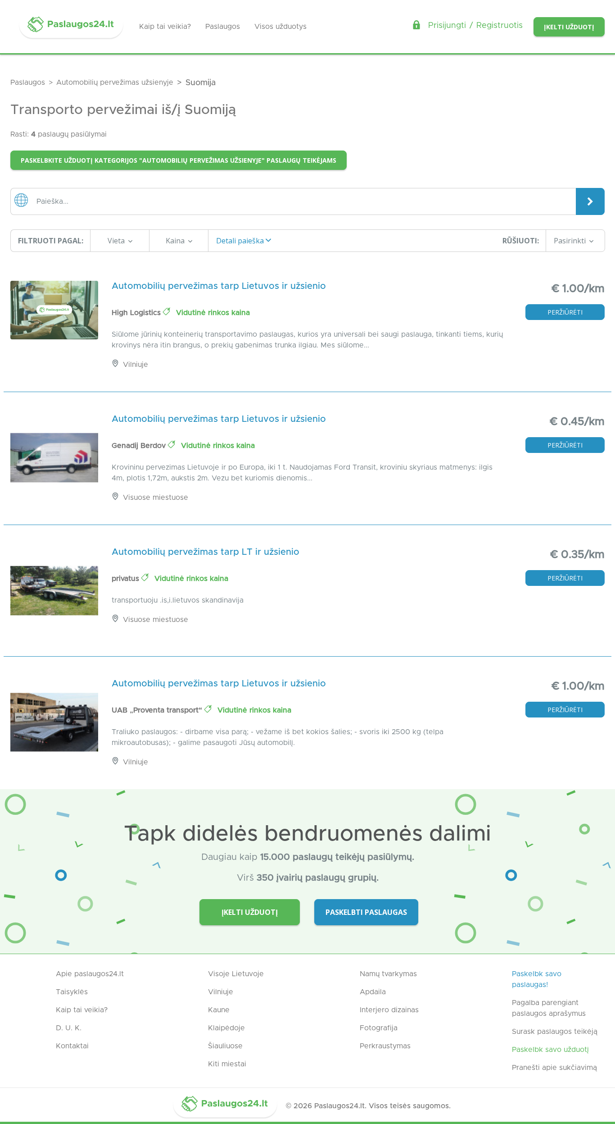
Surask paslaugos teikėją (554, 1031)
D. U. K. (68, 1028)
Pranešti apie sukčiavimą (554, 1067)
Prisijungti (447, 26)
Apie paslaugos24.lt (90, 974)
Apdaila (373, 992)
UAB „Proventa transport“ (158, 710)
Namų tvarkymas (388, 974)
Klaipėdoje (226, 1028)
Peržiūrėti (565, 312)
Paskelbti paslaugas (366, 912)
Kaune (219, 1010)
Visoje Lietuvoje (236, 974)
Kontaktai (72, 1046)
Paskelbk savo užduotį (550, 1049)
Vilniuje (220, 992)
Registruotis (499, 26)
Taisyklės (72, 992)
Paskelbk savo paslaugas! (536, 979)
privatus (126, 578)
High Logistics (137, 312)
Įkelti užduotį (569, 27)
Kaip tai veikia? (165, 26)
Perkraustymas (385, 1046)
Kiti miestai (227, 1064)
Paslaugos (222, 26)
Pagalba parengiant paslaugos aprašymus (549, 1008)
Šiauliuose (225, 1046)
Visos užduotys (280, 26)
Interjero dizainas (389, 1010)
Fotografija (379, 1028)
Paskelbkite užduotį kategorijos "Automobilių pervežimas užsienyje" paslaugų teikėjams (178, 160)
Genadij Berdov (140, 445)
